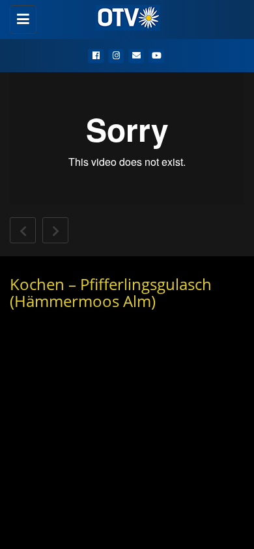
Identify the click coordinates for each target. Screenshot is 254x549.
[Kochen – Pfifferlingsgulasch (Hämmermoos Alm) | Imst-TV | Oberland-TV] (123, 16)
